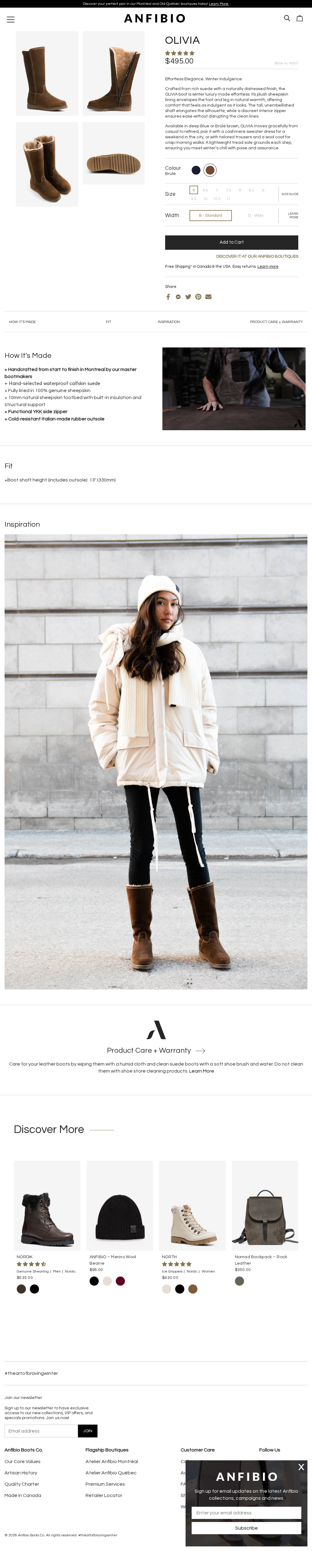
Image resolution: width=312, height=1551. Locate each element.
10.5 (217, 199)
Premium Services (105, 1484)
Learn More (201, 1071)
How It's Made (22, 322)
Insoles (181, 271)
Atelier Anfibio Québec (111, 1472)
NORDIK (25, 1257)
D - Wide (256, 215)
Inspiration (169, 322)
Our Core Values (23, 1461)
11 (228, 199)
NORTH (169, 1257)
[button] (180, 53)
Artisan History (21, 1472)
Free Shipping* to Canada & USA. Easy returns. (154, 4)
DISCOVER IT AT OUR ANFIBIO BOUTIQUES (257, 256)
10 (205, 199)
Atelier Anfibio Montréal (112, 1461)
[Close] (301, 1466)
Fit (108, 322)
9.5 (194, 199)
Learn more (193, 4)
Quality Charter (22, 1484)
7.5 (228, 190)
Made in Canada (23, 1495)
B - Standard (210, 215)
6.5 (205, 190)
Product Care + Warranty (276, 322)
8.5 (251, 190)
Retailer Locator (104, 1495)
